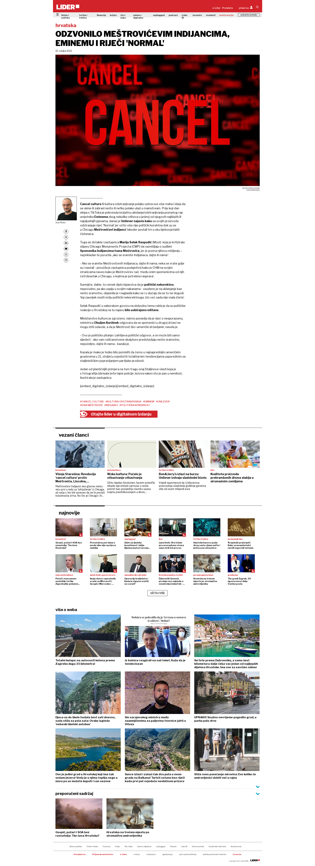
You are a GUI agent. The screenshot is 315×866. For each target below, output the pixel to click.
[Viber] (66, 260)
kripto (113, 15)
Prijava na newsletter (102, 854)
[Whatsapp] (66, 254)
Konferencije (236, 846)
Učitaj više (157, 593)
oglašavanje (167, 854)
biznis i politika (65, 16)
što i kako (123, 16)
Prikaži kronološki (249, 15)
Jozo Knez (60, 222)
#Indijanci (111, 405)
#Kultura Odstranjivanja (123, 401)
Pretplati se (80, 854)
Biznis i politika (76, 846)
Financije (106, 846)
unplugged (159, 15)
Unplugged (160, 846)
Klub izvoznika (198, 846)
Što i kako (129, 846)
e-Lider (216, 8)
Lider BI (185, 16)
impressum (151, 854)
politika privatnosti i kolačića (214, 854)
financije (101, 15)
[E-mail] (66, 249)
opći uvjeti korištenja (187, 854)
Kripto (117, 846)
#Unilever (162, 401)
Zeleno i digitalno (144, 846)
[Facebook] (66, 231)
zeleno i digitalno (138, 16)
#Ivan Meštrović (91, 405)
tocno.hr (237, 854)
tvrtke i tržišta (83, 16)
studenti (211, 15)
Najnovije (69, 513)
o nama (137, 854)
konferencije (226, 15)
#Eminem (148, 401)
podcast (173, 15)
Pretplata (227, 8)
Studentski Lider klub (217, 846)
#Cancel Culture (92, 401)
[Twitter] (66, 237)
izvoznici (197, 15)
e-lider (123, 854)
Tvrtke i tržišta (92, 846)
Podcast (173, 846)
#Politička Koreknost (134, 405)
